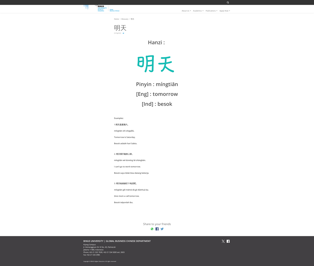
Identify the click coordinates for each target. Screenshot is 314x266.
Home (116, 19)
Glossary (124, 19)
